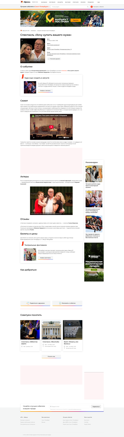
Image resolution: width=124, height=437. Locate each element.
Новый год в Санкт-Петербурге (70, 424)
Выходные (44, 2)
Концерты (60, 2)
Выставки (68, 2)
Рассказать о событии (98, 6)
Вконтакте (86, 420)
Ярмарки (83, 2)
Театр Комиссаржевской (53, 45)
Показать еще (51, 356)
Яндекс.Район (87, 424)
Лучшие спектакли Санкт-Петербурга (46, 30)
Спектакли (76, 2)
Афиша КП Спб (25, 30)
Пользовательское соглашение (27, 424)
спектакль (64, 70)
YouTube (86, 422)
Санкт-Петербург (46, 420)
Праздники (91, 2)
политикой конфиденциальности (74, 409)
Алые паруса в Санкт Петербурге (70, 420)
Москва (43, 422)
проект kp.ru (35, 2)
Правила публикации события (27, 422)
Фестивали (52, 2)
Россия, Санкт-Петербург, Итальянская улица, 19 (59, 49)
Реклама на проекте (25, 420)
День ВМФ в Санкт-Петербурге (70, 422)
